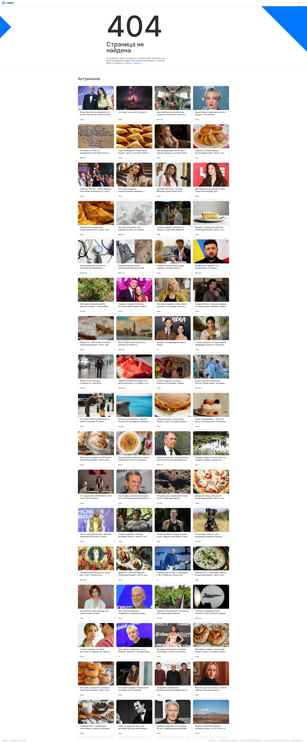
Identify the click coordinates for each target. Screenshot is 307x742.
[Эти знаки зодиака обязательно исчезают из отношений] (134, 679)
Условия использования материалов (277, 740)
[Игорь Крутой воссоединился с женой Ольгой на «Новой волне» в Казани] (96, 104)
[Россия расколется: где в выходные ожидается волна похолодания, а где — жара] (211, 526)
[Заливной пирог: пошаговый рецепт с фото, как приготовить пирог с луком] (173, 411)
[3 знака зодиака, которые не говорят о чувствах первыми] (173, 219)
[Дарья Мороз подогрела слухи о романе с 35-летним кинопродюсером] (211, 104)
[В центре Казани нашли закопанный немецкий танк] (134, 257)
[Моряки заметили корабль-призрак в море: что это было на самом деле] (211, 718)
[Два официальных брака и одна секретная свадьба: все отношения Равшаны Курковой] (211, 181)
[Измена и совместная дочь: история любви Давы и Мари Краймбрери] (134, 296)
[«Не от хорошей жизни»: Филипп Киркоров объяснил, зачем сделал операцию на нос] (96, 526)
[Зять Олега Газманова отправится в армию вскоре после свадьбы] (134, 603)
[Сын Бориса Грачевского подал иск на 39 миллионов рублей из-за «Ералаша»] (134, 488)
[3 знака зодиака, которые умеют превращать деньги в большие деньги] (211, 334)
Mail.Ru (4, 740)
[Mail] (3, 3)
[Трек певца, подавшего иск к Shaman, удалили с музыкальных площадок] (134, 641)
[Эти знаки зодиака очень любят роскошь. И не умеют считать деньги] (173, 296)
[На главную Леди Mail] (9, 3)
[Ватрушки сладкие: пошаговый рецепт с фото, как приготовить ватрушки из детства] (211, 641)
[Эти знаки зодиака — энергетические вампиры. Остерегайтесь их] (134, 181)
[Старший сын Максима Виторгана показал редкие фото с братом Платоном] (173, 679)
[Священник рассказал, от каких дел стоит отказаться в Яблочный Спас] (96, 564)
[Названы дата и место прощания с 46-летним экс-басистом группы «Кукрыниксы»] (173, 564)
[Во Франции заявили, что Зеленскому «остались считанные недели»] (211, 257)
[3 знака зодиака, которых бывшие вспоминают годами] (173, 372)
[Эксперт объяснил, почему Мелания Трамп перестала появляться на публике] (173, 181)
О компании (13, 740)
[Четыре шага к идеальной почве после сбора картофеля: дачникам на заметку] (173, 488)
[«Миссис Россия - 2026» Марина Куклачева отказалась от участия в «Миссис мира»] (96, 181)
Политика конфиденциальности (251, 740)
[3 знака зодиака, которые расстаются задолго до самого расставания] (96, 641)
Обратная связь (297, 740)
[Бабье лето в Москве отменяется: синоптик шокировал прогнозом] (96, 372)
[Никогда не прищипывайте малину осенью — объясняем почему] (96, 296)
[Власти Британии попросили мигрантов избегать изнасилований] (134, 334)
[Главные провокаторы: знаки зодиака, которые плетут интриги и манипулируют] (173, 257)
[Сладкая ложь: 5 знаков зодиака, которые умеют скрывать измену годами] (211, 296)
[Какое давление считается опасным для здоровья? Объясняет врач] (96, 257)
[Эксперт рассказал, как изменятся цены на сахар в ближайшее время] (134, 219)
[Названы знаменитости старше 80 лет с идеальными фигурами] (173, 718)
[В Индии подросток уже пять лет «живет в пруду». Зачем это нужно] (211, 449)
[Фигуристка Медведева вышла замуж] (173, 334)
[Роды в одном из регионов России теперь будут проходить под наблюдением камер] (211, 372)
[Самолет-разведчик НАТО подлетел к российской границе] (211, 603)
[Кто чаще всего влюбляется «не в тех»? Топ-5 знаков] (96, 488)
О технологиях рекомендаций (227, 740)
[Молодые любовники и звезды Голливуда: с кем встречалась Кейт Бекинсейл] (173, 641)
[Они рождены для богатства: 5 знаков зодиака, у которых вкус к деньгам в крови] (173, 142)
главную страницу (132, 63)
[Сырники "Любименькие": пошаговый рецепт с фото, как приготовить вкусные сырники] (211, 142)
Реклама (23, 740)
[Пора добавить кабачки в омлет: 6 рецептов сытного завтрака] (134, 449)
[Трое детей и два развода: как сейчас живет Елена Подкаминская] (96, 603)
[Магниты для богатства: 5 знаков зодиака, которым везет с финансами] (211, 679)
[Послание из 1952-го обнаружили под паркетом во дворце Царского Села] (96, 142)
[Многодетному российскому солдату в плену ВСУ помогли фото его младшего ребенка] (173, 104)
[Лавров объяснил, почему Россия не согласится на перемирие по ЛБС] (173, 449)
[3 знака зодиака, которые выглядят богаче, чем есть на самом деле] (134, 526)
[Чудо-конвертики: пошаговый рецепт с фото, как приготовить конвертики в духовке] (134, 142)
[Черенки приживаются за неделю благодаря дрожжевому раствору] (173, 603)
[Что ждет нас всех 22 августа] (134, 104)
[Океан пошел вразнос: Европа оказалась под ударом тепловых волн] (134, 411)
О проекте (211, 740)
